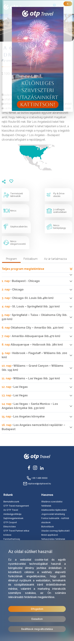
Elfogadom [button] (37, 608)
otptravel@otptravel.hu (39, 483)
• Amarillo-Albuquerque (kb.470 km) (31, 336)
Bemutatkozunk (11, 501)
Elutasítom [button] (37, 618)
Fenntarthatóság (11, 539)
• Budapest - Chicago (21, 281)
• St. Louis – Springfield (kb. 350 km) (31, 306)
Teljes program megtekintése (23, 269)
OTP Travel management (16, 505)
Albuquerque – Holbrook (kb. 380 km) (32, 344)
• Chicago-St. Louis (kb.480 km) (28, 298)
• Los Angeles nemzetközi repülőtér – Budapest (33, 427)
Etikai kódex (9, 526)
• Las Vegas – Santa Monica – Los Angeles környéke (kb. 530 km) (30, 406)
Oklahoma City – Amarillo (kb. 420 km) (33, 327)
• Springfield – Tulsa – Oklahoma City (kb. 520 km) (34, 317)
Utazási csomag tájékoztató (55, 530)
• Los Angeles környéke (23, 416)
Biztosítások (47, 526)
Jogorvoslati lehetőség (53, 514)
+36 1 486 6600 (39, 478)
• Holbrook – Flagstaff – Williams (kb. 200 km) (34, 355)
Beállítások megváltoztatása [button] (37, 628)
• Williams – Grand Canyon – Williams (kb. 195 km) (32, 368)
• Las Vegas (15, 387)
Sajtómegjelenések (13, 518)
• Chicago (13, 289)
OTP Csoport (10, 522)
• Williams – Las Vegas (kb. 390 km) (31, 378)
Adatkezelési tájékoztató (54, 510)
